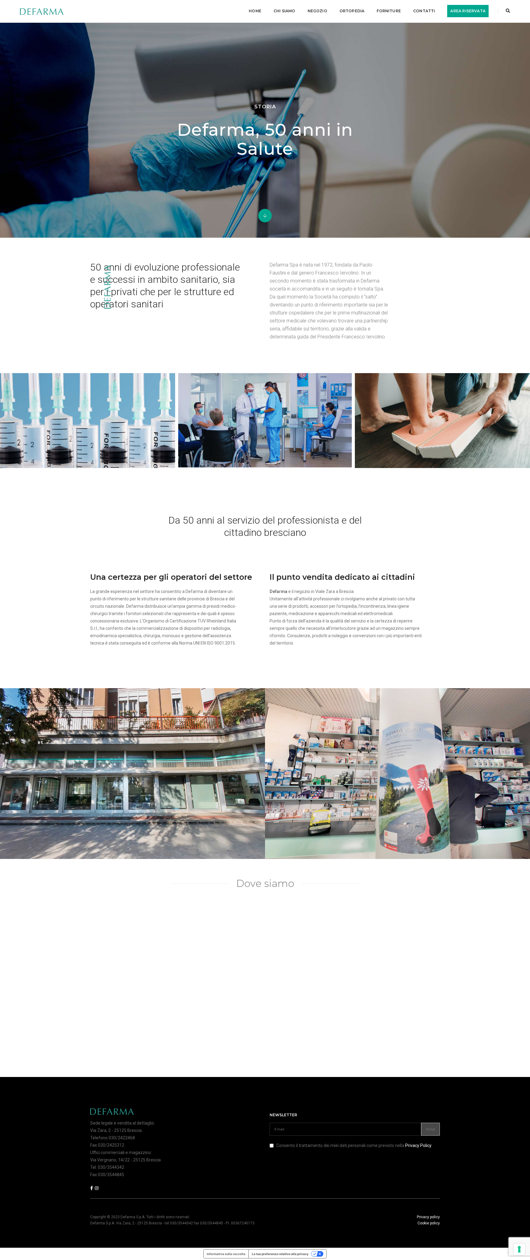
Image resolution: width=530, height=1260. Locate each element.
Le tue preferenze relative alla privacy (280, 1254)
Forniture (389, 11)
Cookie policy (428, 1223)
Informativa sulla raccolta (226, 1254)
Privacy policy (428, 1217)
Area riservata (468, 11)
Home (255, 11)
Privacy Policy (418, 1145)
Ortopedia (352, 11)
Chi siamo (284, 11)
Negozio (317, 11)
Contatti (424, 11)
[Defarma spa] (41, 11)
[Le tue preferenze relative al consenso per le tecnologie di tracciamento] (519, 1249)
